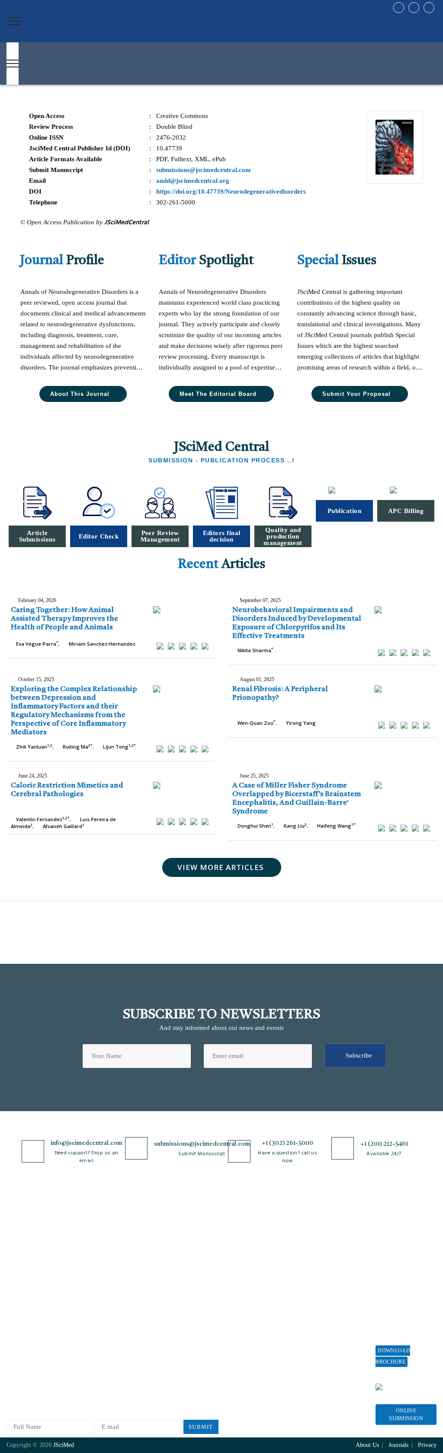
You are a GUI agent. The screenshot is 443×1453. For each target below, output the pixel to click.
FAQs (14, 1348)
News (13, 1333)
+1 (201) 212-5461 (384, 1144)
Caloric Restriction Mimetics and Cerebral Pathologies (67, 790)
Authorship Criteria (242, 1232)
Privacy (427, 1445)
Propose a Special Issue (400, 1262)
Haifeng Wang (336, 825)
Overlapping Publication (248, 1311)
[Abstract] (160, 646)
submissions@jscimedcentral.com (202, 1144)
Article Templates (239, 1356)
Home (14, 1232)
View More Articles (220, 867)
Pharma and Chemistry (108, 1389)
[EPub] (171, 646)
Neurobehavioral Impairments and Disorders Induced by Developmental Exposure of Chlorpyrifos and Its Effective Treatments (296, 623)
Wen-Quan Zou (256, 723)
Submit (201, 1427)
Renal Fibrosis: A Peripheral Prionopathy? (280, 693)
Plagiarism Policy (239, 1261)
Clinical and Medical (105, 1289)
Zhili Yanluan (33, 746)
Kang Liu (294, 825)
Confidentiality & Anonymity (172, 1352)
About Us (19, 1246)
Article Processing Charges (327, 1236)
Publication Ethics (173, 1333)
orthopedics (93, 1375)
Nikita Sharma (254, 650)
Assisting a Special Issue (401, 1285)
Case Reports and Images (111, 1275)
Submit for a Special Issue (404, 1307)
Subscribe (359, 1055)
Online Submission (406, 1414)
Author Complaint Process (240, 1279)
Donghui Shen (254, 825)
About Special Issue (403, 1244)
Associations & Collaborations (322, 1352)
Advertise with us (326, 1319)
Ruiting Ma (77, 746)
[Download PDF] (205, 646)
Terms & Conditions (175, 1283)
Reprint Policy (322, 1305)
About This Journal (79, 394)
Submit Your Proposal (356, 394)
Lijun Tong (119, 746)
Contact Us (21, 1319)
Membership (318, 1290)
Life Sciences (95, 1318)
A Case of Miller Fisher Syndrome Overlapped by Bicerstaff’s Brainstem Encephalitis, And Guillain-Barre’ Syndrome (296, 798)
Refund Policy (321, 1276)
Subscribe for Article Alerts (35, 1265)
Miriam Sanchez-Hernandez (101, 643)
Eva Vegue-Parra (36, 643)
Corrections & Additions (248, 1325)
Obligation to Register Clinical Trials (178, 1374)
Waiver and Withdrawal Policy (327, 1258)
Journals (17, 1305)
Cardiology (92, 1261)
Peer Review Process (243, 1246)
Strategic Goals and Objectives (33, 1287)
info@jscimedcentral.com (86, 1143)
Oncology (90, 1360)
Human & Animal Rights (181, 1297)
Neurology (91, 1346)
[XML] (182, 646)
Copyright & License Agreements (176, 1265)
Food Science (95, 1303)
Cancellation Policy (242, 1297)
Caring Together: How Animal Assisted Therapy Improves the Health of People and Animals (64, 618)
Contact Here (407, 1387)
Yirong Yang (300, 723)
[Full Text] (193, 646)
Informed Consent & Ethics (176, 1315)
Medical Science (99, 1332)
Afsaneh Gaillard (63, 826)
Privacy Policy (168, 1246)
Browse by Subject (102, 1246)
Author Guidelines (240, 1340)
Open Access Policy (174, 1232)
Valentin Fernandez (42, 819)
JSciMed (63, 1445)
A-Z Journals (94, 1232)
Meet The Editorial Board (218, 394)
